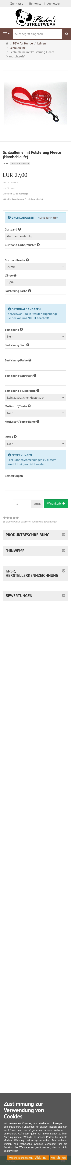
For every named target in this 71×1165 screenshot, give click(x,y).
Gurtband (11, 229)
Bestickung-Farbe (16, 360)
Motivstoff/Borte (16, 406)
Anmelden (54, 3)
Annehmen (58, 1157)
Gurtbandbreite (15, 260)
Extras (9, 437)
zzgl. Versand (9, 188)
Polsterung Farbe (16, 291)
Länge (9, 275)
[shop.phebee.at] (35, 17)
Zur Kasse (16, 3)
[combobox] (35, 236)
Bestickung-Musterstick (20, 391)
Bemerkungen (14, 476)
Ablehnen (41, 1157)
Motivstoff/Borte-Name (20, 422)
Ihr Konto (35, 3)
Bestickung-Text (15, 345)
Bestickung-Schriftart (19, 376)
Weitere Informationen (21, 1157)
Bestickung (12, 330)
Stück (37, 504)
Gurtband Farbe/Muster (21, 245)
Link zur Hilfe (48, 217)
